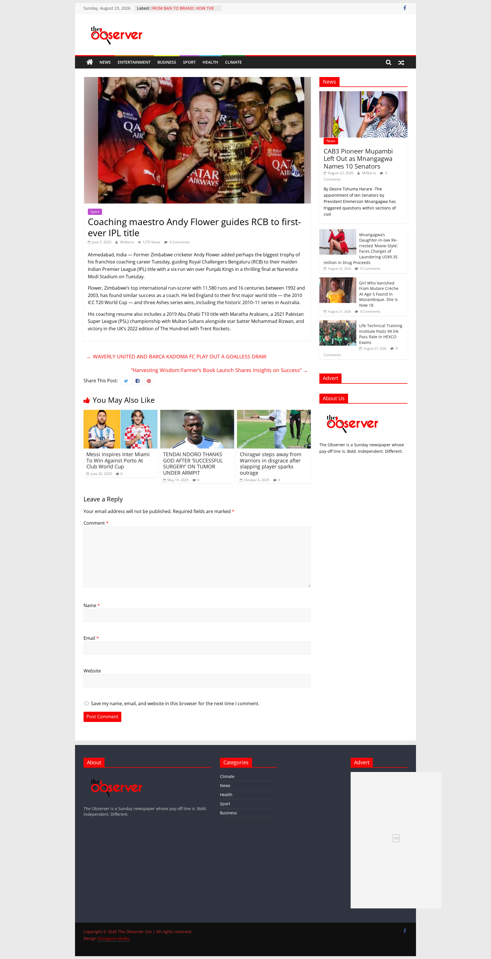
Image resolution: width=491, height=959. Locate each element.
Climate (233, 62)
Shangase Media (113, 938)
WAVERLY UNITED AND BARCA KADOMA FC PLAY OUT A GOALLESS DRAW (176, 356)
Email (91, 638)
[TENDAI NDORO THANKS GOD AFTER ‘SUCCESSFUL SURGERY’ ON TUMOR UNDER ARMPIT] (197, 413)
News (105, 62)
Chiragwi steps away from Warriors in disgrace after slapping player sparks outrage (270, 463)
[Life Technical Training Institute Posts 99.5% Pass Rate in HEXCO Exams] (337, 323)
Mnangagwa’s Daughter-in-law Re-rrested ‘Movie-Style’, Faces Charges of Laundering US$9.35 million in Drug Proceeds (361, 248)
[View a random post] (401, 62)
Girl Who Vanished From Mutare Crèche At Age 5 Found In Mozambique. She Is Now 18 (378, 294)
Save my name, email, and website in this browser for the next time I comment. (175, 703)
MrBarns (127, 242)
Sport (189, 62)
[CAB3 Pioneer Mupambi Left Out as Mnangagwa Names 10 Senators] (363, 94)
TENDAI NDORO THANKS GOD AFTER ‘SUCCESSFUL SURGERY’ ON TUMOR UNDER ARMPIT (193, 463)
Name (92, 605)
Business (166, 62)
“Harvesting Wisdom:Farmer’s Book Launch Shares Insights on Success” (219, 370)
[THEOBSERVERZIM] (352, 411)
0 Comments (179, 242)
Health (210, 62)
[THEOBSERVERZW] (117, 774)
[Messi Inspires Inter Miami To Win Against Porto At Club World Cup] (120, 413)
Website (92, 671)
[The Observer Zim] (90, 62)
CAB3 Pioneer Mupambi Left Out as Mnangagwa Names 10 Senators (358, 158)
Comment (96, 523)
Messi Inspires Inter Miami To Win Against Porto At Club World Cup (118, 460)
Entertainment (134, 62)
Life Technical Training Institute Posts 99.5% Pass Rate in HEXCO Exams (380, 334)
